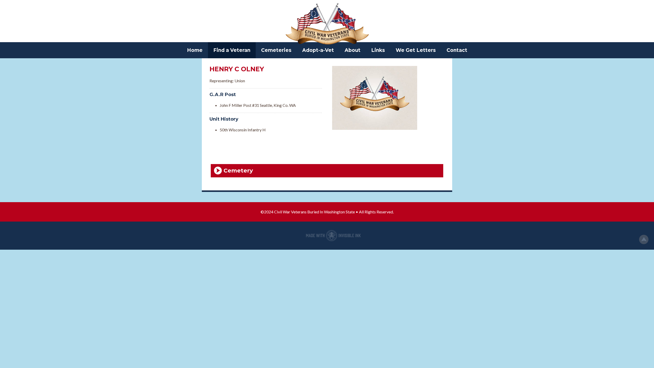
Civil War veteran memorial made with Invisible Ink (333, 236)
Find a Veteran (231, 50)
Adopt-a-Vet (318, 50)
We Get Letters (416, 50)
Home (195, 50)
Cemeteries (276, 50)
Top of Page (643, 239)
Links (378, 50)
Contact (457, 50)
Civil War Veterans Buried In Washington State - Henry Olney (327, 24)
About (352, 50)
